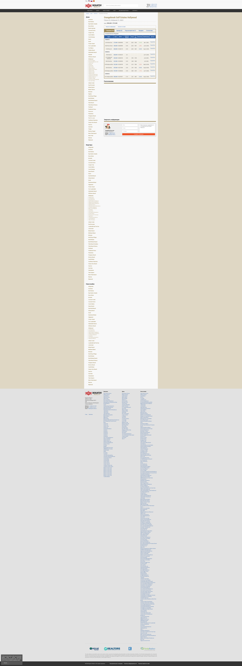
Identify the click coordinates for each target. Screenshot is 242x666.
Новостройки (143, 391)
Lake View (124, 417)
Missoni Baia (106, 418)
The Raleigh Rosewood (145, 593)
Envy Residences (143, 464)
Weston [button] (90, 137)
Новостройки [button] (106, 10)
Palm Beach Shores (107, 393)
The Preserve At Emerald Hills (94, 79)
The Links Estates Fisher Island (128, 435)
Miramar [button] (90, 91)
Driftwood (90, 64)
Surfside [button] (90, 126)
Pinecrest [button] (90, 111)
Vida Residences (143, 627)
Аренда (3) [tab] (119, 30)
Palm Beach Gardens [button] (93, 244)
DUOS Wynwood (143, 452)
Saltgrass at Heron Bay (126, 429)
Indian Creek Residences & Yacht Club (147, 487)
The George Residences (126, 433)
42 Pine (141, 397)
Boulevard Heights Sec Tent (93, 61)
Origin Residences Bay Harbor (146, 530)
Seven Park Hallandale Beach (146, 558)
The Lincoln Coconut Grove (145, 590)
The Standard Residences (145, 605)
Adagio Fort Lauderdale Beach (146, 416)
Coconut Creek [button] (91, 160)
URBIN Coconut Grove (144, 619)
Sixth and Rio (143, 564)
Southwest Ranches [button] (93, 120)
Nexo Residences (143, 509)
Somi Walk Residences (144, 569)
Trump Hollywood (92, 218)
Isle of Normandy (125, 413)
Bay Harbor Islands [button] (92, 24)
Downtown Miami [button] (92, 182)
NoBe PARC (142, 510)
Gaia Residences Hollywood (94, 200)
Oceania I (105, 429)
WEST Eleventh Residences (145, 634)
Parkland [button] (90, 107)
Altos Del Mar (124, 398)
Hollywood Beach (92, 68)
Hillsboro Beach (107, 394)
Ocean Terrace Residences (145, 519)
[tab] (94, 19)
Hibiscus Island (125, 409)
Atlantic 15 (124, 399)
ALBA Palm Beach (144, 413)
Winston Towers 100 (108, 467)
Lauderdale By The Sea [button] (93, 226)
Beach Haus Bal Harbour (145, 432)
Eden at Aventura (143, 461)
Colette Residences (144, 448)
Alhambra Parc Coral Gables (146, 418)
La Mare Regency (143, 494)
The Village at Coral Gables (145, 607)
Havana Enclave (143, 481)
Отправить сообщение (138, 134)
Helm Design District (144, 482)
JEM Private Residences (145, 489)
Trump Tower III (107, 464)
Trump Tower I (106, 461)
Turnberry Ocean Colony (108, 466)
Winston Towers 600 (108, 474)
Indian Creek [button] (91, 83)
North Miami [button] (91, 98)
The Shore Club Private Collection (147, 602)
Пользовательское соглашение (116, 663)
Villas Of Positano (92, 219)
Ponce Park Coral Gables (145, 538)
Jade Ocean (106, 412)
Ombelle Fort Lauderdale (145, 522)
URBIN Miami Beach (144, 620)
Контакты (91, 414)
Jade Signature (107, 413)
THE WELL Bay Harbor (144, 578)
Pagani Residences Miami (145, 532)
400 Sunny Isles (107, 397)
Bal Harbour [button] (91, 21)
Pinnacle (105, 445)
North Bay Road (125, 424)
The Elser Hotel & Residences (109, 456)
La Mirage (124, 416)
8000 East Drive (143, 412)
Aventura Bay (124, 400)
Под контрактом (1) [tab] (130, 30)
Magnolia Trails (125, 422)
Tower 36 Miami (143, 610)
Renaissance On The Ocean (93, 214)
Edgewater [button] (90, 184)
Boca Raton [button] (91, 26)
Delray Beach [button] (91, 178)
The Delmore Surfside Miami (146, 585)
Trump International (107, 457)
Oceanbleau (91, 209)
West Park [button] (90, 135)
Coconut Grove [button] (91, 30)
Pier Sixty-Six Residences (145, 537)
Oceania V (106, 435)
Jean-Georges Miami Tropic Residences (148, 490)
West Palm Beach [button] (92, 133)
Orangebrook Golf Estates (93, 75)
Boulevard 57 (143, 436)
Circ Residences (91, 198)
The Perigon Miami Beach (145, 592)
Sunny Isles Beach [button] (92, 122)
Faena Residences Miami (145, 466)
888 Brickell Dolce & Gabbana (146, 403)
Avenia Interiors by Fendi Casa (146, 428)
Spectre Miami (143, 572)
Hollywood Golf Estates (93, 69)
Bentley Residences (144, 433)
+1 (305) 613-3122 (153, 4)
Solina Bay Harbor (143, 568)
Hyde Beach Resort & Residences (94, 206)
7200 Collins (142, 411)
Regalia (105, 446)
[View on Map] (124, 20)
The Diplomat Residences (93, 217)
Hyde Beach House (92, 204)
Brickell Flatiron (107, 403)
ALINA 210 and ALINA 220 (145, 414)
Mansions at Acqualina (108, 414)
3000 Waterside (143, 407)
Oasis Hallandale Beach (145, 515)
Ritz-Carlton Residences (145, 542)
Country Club (91, 63)
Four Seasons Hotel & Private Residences (148, 471)
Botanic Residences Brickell (145, 435)
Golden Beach (124, 395)
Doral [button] (89, 41)
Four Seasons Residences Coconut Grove (148, 472)
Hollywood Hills (91, 70)
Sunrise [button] (90, 124)
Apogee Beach (91, 197)
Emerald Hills (91, 65)
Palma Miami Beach (144, 534)
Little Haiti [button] (90, 228)
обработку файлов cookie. (14, 660)
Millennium (106, 417)
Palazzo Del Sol (107, 440)
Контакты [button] (134, 10)
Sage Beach (91, 216)
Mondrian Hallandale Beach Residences (111, 419)
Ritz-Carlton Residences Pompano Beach (148, 543)
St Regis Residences (144, 575)
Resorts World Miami (144, 540)
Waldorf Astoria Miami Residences (147, 638)
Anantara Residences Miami (146, 421)
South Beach (124, 431)
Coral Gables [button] (91, 35)
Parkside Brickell (143, 535)
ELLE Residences (143, 460)
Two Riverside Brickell (144, 616)
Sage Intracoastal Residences (146, 551)
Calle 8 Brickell (143, 441)
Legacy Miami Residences (145, 496)
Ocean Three (106, 426)
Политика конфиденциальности (130, 663)
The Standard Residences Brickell (147, 606)
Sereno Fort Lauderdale (145, 556)
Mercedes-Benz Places (145, 500)
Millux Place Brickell (144, 504)
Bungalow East (143, 440)
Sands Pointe (106, 450)
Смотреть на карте (122, 26)
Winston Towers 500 (108, 472)
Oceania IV (106, 433)
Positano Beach (91, 213)
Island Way (124, 412)
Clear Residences (143, 447)
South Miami (106, 395)
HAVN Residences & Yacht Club (146, 477)
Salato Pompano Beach (145, 552)
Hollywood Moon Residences (94, 203)
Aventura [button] (90, 19)
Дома (123, 391)
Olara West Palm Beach (145, 520)
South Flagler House (144, 571)
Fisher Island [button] (91, 43)
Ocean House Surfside (144, 518)
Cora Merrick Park (143, 451)
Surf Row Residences (144, 576)
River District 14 (143, 546)
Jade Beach (106, 411)
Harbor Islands (91, 66)
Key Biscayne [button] (91, 85)
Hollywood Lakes (92, 71)
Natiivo (141, 506)
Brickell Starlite (143, 438)
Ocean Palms (91, 211)
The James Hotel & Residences (146, 588)
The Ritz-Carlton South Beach (146, 601)
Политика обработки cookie (144, 663)
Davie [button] (89, 39)
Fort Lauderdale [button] (92, 45)
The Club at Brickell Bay (108, 455)
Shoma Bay (142, 561)
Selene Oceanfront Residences (146, 554)
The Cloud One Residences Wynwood (147, 582)
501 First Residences (144, 400)
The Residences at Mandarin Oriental (147, 595)
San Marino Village (92, 78)
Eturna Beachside (92, 199)
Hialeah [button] (90, 54)
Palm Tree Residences (144, 533)
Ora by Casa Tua (143, 529)
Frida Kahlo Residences (145, 474)
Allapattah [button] (90, 147)
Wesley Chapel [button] (91, 131)
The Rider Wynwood (144, 597)
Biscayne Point (125, 402)
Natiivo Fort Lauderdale (145, 508)
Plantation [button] (90, 113)
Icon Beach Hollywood (93, 207)
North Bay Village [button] (92, 96)
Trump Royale (106, 460)
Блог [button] (114, 10)
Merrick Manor (106, 416)
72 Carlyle (142, 398)
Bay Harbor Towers (144, 431)
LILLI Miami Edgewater (144, 491)
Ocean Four (106, 427)
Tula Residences (143, 611)
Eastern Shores (125, 406)
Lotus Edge (124, 419)
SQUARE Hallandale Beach (145, 549)
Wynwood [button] (90, 140)
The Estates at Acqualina (145, 586)
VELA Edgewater (143, 621)
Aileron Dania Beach (144, 417)
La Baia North (143, 493)
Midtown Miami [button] (92, 233)
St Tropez (105, 452)
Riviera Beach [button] (91, 257)
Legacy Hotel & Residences (145, 495)
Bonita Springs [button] (91, 28)
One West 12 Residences (145, 527)
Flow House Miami (144, 469)
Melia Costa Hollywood (93, 208)
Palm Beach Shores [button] (92, 105)
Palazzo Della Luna (107, 441)
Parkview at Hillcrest (92, 76)
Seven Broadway (143, 557)
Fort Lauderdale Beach (126, 407)
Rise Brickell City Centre (108, 447)
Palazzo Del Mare (107, 438)
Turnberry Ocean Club (108, 465)
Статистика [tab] (149, 30)
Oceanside (106, 436)
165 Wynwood (143, 399)
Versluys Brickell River (144, 624)
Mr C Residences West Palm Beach (147, 505)
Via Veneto (124, 437)
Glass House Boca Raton (145, 476)
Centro (105, 404)
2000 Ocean (106, 398)
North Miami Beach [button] (92, 100)
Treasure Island (125, 436)
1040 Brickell (142, 404)
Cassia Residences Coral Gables (146, 445)
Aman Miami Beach (144, 419)
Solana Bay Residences (145, 567)
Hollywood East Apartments (94, 202)
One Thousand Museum (108, 437)
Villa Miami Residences (144, 630)
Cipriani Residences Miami (145, 446)
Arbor (141, 422)
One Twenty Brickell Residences (146, 525)
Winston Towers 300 (108, 470)
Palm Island (124, 426)
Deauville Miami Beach (144, 453)
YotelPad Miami (107, 476)
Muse (105, 422)
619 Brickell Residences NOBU (146, 402)
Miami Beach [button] (91, 87)
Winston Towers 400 (108, 471)
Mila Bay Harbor (143, 503)
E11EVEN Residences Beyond (146, 458)
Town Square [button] (91, 272)
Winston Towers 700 (108, 475)
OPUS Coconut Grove (144, 514)
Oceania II (105, 431)
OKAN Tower (142, 513)
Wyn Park (142, 639)
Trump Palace (106, 458)
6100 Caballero (143, 409)
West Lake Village (92, 80)
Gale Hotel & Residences (108, 407)
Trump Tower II (106, 462)
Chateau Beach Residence (109, 406)
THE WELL (142, 577)
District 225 (142, 456)
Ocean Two (106, 424)
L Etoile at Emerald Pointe (93, 74)
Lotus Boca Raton (125, 418)
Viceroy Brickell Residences (145, 626)
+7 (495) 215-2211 (153, 5)
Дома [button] (97, 10)
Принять (5, 662)
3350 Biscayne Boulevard (145, 408)
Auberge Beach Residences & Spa (110, 402)
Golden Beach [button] (91, 50)
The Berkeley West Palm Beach (146, 581)
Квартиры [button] (89, 10)
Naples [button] (90, 94)
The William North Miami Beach (146, 609)
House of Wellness (144, 485)
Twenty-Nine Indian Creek (145, 612)
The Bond (105, 453)
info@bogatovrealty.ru (153, 6)
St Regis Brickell (143, 573)
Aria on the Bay (107, 399)
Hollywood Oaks (91, 73)
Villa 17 (123, 438)
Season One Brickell (144, 553)
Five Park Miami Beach (144, 467)
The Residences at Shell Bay (146, 596)
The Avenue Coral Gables (145, 580)
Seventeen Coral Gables (145, 559)
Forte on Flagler (143, 470)
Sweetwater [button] (91, 270)
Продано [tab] (141, 30)
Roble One (142, 547)
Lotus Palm (124, 421)
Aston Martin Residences (109, 400)
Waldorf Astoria (143, 636)
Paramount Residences (108, 442)
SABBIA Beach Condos (108, 448)
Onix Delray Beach (144, 528)
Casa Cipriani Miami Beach (145, 442)
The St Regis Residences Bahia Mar (147, 604)
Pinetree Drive (125, 427)
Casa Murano (143, 443)
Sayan (105, 451)
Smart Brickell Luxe (144, 566)
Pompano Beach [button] (92, 116)
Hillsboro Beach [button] (92, 56)
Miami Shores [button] (91, 89)
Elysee (141, 462)
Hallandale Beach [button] (92, 52)
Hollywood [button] (90, 59)
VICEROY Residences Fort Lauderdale (147, 622)
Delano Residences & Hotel (145, 455)
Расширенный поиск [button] (124, 10)
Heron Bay (124, 408)
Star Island (124, 432)
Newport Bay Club (125, 423)
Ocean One (106, 423)
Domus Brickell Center (144, 457)
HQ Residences (143, 479)
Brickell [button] (90, 158)
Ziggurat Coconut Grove (145, 640)
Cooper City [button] (91, 32)
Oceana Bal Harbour (107, 428)
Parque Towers (107, 443)
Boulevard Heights (92, 60)
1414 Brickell (142, 406)
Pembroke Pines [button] (92, 109)
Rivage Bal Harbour (144, 544)
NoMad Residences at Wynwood (146, 511)
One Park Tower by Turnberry (146, 524)
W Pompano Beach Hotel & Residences (148, 635)
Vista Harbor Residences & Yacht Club (147, 631)
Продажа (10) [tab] (110, 30)
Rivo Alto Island (125, 428)
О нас (86, 414)
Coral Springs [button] (91, 37)
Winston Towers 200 (108, 469)
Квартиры (106, 391)
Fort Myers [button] (90, 48)
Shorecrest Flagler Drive (145, 562)
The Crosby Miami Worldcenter (146, 583)
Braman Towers (143, 437)
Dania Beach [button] (91, 171)
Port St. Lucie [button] (91, 118)
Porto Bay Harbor (143, 539)
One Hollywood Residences (93, 212)
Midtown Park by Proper (145, 501)
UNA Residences (143, 617)
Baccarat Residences (144, 429)
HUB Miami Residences (145, 480)
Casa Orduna (124, 403)
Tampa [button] (89, 129)
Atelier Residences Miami (145, 427)
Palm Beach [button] (91, 102)
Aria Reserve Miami (144, 423)
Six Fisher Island (143, 563)
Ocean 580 (142, 517)
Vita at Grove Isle (143, 633)
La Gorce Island (125, 414)
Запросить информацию (110, 26)
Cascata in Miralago (126, 404)
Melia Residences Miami (145, 499)
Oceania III (106, 432)
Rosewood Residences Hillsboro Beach (148, 548)
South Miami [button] (91, 259)
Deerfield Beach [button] (92, 175)
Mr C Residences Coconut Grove (110, 421)
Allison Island (124, 397)
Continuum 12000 (144, 450)
